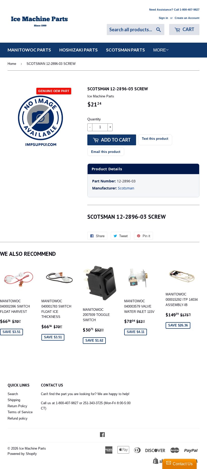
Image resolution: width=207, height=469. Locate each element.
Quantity (94, 119)
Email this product (105, 152)
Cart (188, 29)
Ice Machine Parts (32, 448)
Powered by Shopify (22, 454)
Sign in (163, 17)
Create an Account (187, 17)
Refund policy (18, 418)
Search (13, 394)
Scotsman (126, 188)
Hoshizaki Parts (78, 49)
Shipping (14, 400)
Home (12, 64)
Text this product (155, 139)
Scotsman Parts (125, 49)
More (159, 50)
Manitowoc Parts (29, 49)
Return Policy (17, 406)
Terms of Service (20, 412)
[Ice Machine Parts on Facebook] (102, 435)
